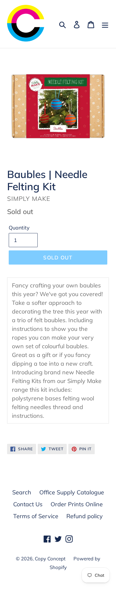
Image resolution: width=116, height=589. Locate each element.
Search (21, 492)
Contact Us (28, 504)
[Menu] (105, 24)
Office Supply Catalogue (71, 492)
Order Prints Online (77, 504)
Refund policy (84, 516)
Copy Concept (50, 559)
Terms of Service (35, 516)
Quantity (19, 227)
